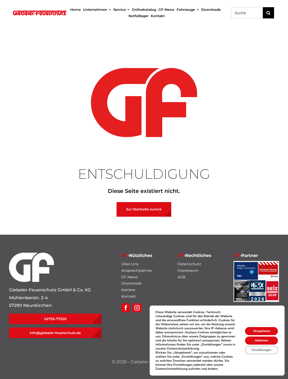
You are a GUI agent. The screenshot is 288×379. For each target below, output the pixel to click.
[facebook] (125, 307)
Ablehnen (261, 340)
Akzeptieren (261, 331)
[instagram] (137, 307)
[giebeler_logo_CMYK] (39, 12)
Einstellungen (261, 350)
